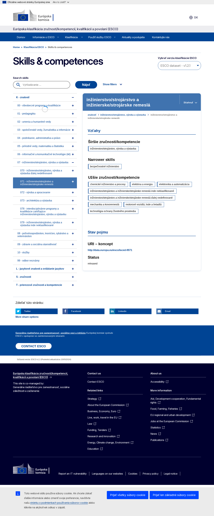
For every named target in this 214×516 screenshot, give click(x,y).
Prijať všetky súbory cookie (127, 495)
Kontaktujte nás (161, 37)
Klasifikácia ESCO (34, 47)
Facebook (76, 311)
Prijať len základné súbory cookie (174, 495)
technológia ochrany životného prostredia (113, 211)
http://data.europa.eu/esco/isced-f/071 (110, 250)
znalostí (92, 115)
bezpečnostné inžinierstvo (104, 166)
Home (16, 47)
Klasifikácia (71, 37)
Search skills (21, 77)
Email (167, 311)
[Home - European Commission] (38, 15)
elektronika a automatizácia (174, 184)
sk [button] (196, 17)
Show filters (110, 84)
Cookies (132, 473)
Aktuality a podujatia (133, 37)
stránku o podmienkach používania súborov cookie (59, 502)
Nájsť (86, 85)
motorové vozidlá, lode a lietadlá (144, 204)
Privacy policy (151, 473)
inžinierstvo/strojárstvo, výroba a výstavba (123, 115)
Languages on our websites (107, 473)
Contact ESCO (95, 381)
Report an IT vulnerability (72, 473)
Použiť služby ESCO (99, 37)
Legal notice (170, 473)
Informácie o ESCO (44, 37)
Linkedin (122, 311)
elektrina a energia (142, 184)
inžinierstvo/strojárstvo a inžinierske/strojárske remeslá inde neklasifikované (132, 191)
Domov (21, 37)
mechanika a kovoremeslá (104, 204)
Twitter (27, 311)
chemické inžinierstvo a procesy (107, 184)
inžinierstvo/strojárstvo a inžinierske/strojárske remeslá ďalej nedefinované (131, 197)
